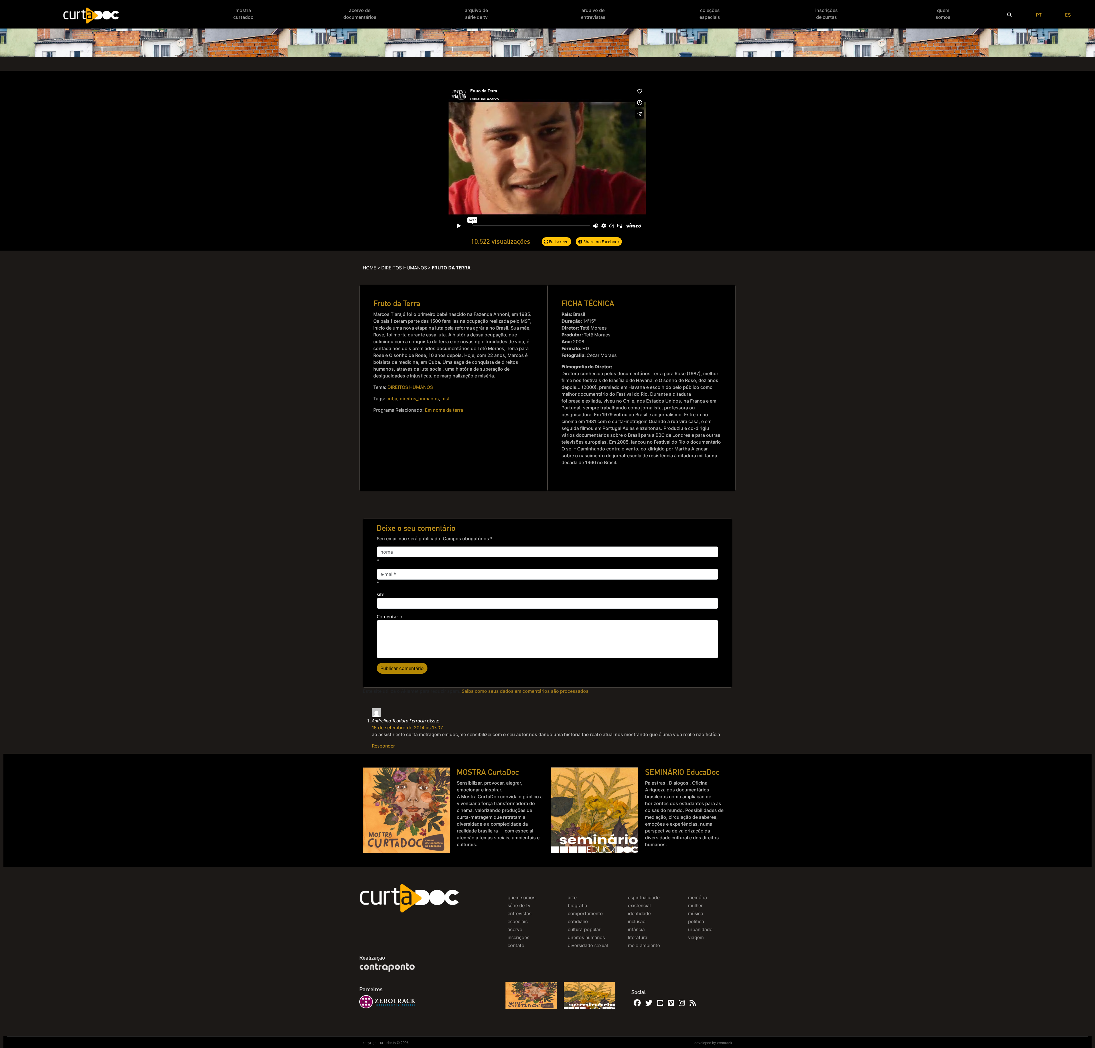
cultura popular (584, 929)
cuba (391, 398)
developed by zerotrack (713, 1043)
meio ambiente (644, 945)
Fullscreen (558, 241)
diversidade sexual (588, 945)
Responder (383, 746)
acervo (515, 929)
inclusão (637, 921)
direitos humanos (586, 937)
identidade (639, 913)
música (695, 913)
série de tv (519, 905)
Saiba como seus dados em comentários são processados (525, 691)
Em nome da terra (444, 410)
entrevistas (519, 913)
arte (572, 897)
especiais (518, 921)
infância (636, 929)
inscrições (518, 937)
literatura (637, 937)
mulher (695, 905)
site (380, 594)
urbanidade (700, 929)
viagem (696, 937)
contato (516, 945)
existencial (639, 905)
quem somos (521, 897)
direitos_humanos (419, 398)
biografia (577, 905)
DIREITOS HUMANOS (404, 268)
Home (369, 268)
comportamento (585, 913)
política (696, 921)
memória (697, 897)
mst (445, 398)
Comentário (389, 617)
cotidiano (578, 921)
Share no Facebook (600, 241)
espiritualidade (644, 897)
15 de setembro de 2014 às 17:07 (407, 727)
